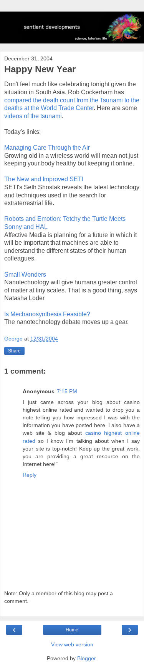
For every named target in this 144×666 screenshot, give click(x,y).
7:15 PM (67, 391)
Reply (29, 475)
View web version (72, 644)
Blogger (86, 658)
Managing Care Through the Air (47, 147)
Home (72, 630)
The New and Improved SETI (43, 179)
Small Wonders (25, 274)
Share (14, 351)
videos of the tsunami (33, 116)
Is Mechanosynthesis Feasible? (47, 314)
